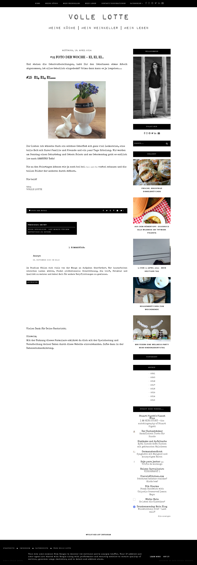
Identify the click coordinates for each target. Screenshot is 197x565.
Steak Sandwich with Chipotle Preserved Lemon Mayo (152, 492)
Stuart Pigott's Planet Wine (152, 417)
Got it (166, 557)
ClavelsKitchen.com (152, 476)
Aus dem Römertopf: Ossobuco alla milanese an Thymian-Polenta (152, 229)
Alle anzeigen (164, 516)
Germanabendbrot (152, 452)
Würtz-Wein (152, 499)
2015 (153, 393)
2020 (153, 378)
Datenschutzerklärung (39, 348)
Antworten (32, 282)
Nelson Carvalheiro (152, 469)
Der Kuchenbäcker (152, 431)
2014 (153, 396)
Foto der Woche (39, 210)
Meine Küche (51, 3)
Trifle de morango (152, 464)
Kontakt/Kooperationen (114, 3)
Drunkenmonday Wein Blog (152, 507)
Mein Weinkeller (71, 3)
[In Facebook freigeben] (103, 211)
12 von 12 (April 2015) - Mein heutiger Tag (152, 269)
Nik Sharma (152, 486)
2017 (153, 385)
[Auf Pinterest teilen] (114, 211)
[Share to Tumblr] (110, 211)
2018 (153, 381)
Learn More (155, 557)
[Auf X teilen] (107, 211)
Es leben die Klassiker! (152, 502)
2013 (153, 400)
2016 (153, 389)
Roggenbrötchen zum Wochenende (152, 308)
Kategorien (135, 3)
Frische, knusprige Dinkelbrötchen (151, 190)
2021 (153, 374)
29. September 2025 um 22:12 (46, 260)
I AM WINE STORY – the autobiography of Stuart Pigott (152, 424)
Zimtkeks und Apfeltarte (152, 441)
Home (37, 3)
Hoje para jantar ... (152, 462)
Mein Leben (90, 3)
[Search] (167, 143)
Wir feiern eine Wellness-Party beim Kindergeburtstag (152, 346)
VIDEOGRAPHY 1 (152, 471)
